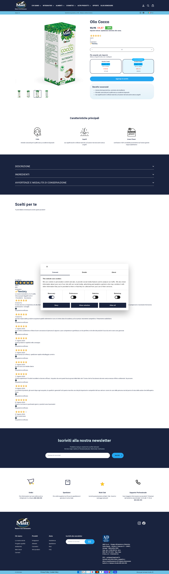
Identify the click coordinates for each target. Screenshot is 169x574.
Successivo (27, 298)
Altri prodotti (83, 5)
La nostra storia (20, 540)
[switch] (73, 297)
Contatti (17, 552)
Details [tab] (84, 272)
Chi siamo (35, 5)
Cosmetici (70, 5)
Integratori (47, 5)
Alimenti (59, 5)
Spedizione (104, 30)
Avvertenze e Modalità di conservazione (41, 182)
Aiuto (16, 13)
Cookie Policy (54, 572)
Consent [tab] (55, 272)
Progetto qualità (20, 543)
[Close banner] (47, 266)
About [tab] (114, 272)
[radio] (105, 66)
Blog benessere (107, 5)
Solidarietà (18, 546)
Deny (56, 305)
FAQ (50, 549)
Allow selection (84, 305)
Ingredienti (22, 174)
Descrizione (22, 166)
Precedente (19, 298)
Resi (50, 546)
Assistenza (52, 540)
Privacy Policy (44, 572)
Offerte (96, 5)
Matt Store (18, 549)
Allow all (113, 305)
